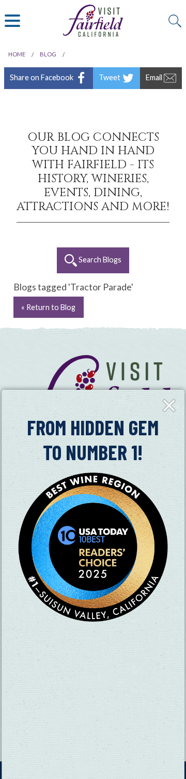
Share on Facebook (42, 76)
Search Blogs (99, 259)
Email (155, 76)
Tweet (110, 76)
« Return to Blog (48, 307)
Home (16, 54)
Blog (48, 54)
